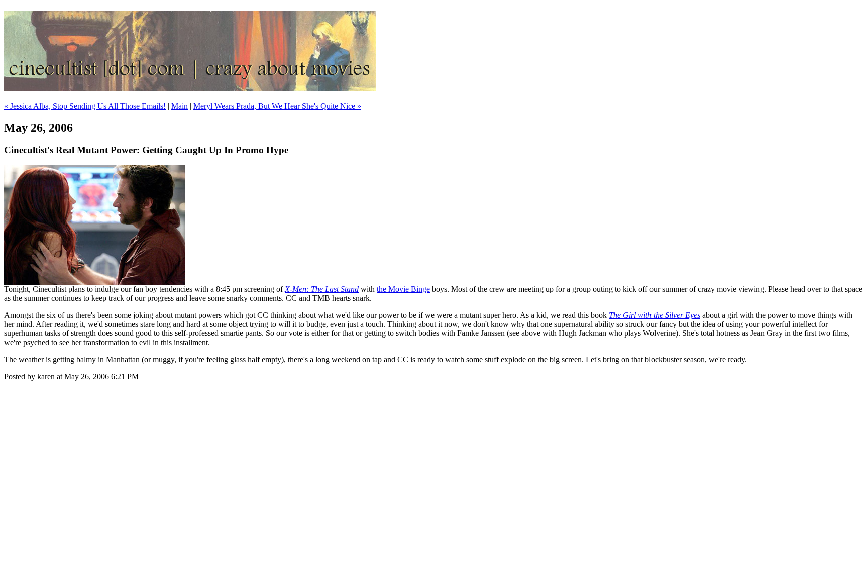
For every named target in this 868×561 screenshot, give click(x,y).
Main (179, 106)
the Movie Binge (403, 289)
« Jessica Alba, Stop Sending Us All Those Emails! (85, 106)
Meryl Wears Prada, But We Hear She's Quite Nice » (277, 106)
